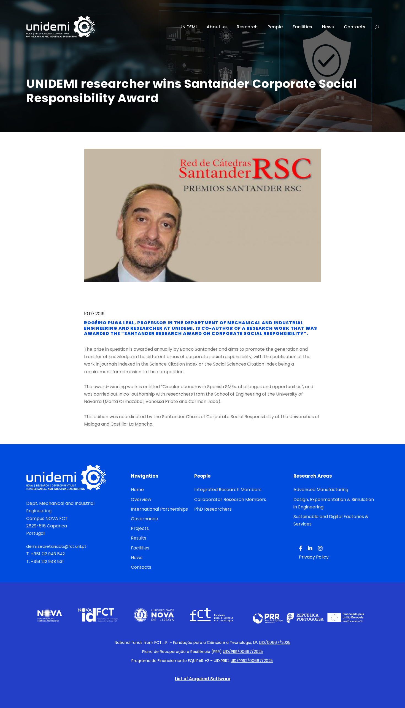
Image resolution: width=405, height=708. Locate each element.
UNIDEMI (188, 27)
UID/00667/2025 (274, 642)
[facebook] (300, 548)
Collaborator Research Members (230, 499)
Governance (144, 519)
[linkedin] (310, 548)
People (275, 27)
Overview (141, 499)
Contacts (354, 27)
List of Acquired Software (202, 679)
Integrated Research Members (227, 489)
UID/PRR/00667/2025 (243, 651)
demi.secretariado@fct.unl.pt (56, 546)
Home (137, 489)
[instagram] (320, 548)
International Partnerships (159, 509)
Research (247, 27)
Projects (140, 528)
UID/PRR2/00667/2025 (252, 660)
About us (217, 27)
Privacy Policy (314, 557)
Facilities (302, 27)
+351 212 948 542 (48, 554)
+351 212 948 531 (47, 561)
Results (138, 538)
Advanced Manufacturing (320, 489)
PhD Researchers (213, 509)
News (328, 27)
